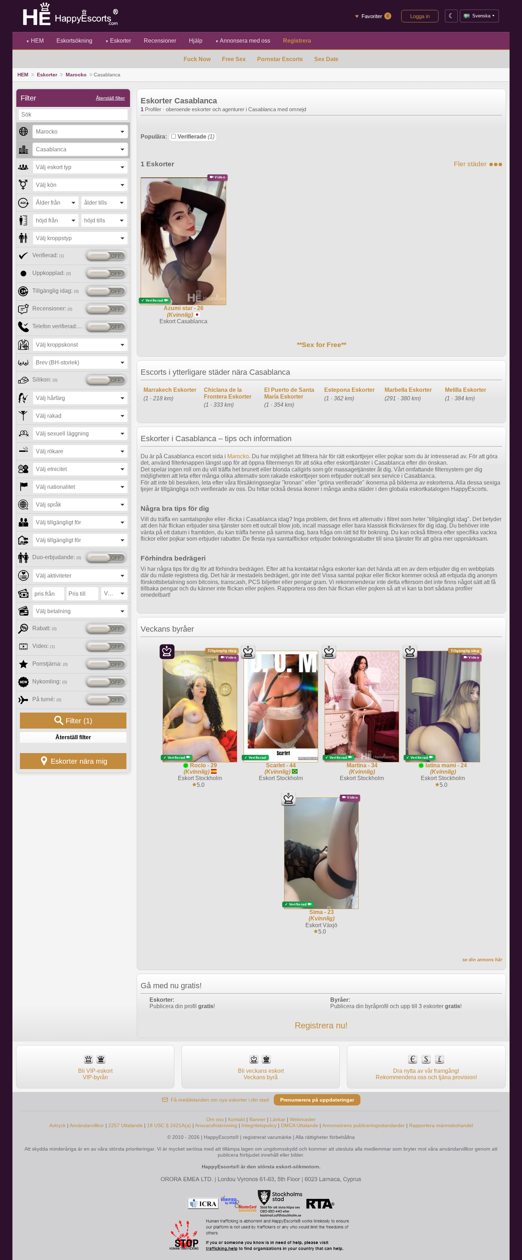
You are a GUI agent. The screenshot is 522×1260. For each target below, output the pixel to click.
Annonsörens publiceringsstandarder (363, 1125)
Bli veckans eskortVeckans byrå (261, 1074)
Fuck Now (197, 59)
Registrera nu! (321, 1025)
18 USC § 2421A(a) (169, 1125)
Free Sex (234, 59)
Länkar (278, 1119)
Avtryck (57, 1125)
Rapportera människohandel (441, 1125)
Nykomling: (49, 681)
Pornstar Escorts (280, 59)
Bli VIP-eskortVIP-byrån (95, 1074)
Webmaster (303, 1119)
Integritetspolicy (259, 1125)
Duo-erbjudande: (56, 557)
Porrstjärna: (50, 664)
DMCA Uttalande (299, 1125)
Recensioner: (52, 308)
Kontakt (236, 1119)
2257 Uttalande (125, 1125)
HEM (35, 41)
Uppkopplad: (51, 273)
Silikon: (45, 380)
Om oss (215, 1119)
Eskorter (118, 41)
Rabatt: (44, 628)
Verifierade (196, 137)
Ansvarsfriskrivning (216, 1125)
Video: (43, 646)
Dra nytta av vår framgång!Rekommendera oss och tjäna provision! (426, 1074)
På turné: (46, 699)
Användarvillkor (87, 1125)
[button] (80, 132)
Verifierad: (48, 255)
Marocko (76, 74)
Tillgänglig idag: (55, 291)
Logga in (420, 16)
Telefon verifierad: (57, 326)
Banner (257, 1119)
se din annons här (482, 959)
